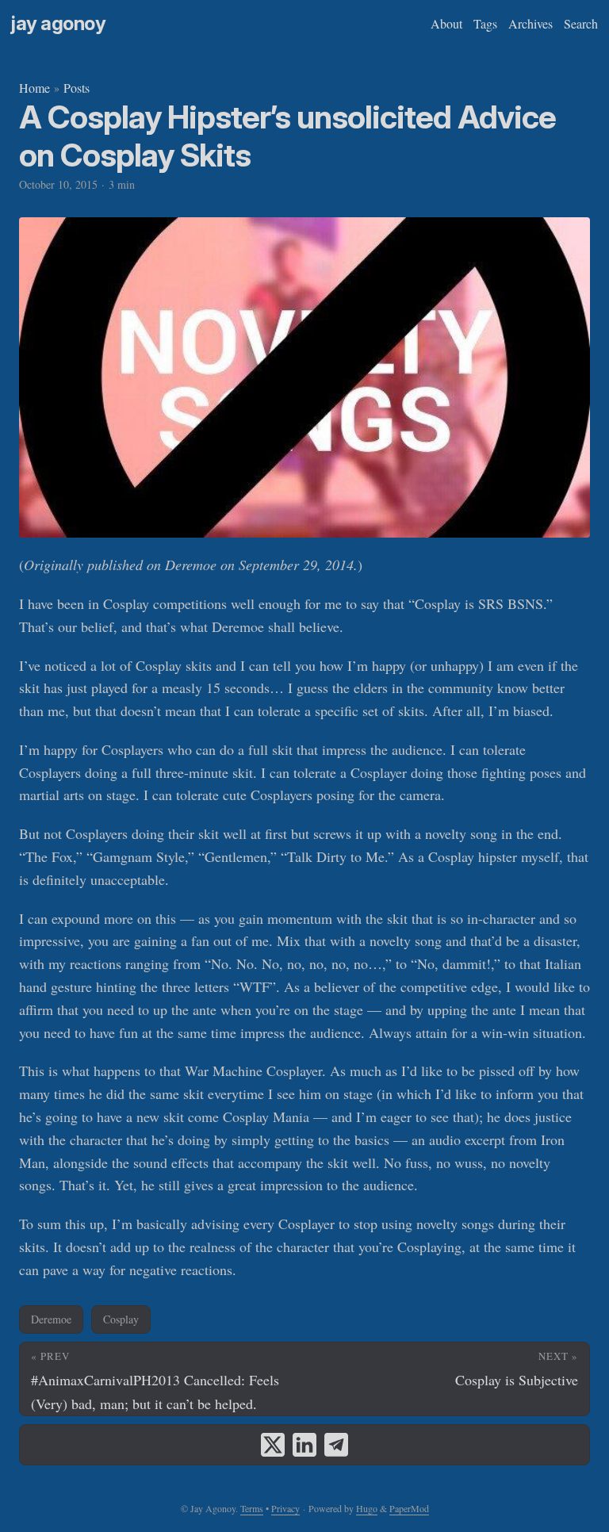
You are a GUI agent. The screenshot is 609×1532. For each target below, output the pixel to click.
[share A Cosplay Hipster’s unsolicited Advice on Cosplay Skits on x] (273, 1445)
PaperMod (409, 1508)
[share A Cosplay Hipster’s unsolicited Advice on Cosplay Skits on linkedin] (304, 1445)
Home (34, 87)
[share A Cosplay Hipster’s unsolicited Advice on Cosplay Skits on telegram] (336, 1445)
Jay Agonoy (58, 23)
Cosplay (121, 1319)
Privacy (285, 1508)
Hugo (366, 1508)
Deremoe (51, 1319)
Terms (251, 1508)
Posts (76, 87)
